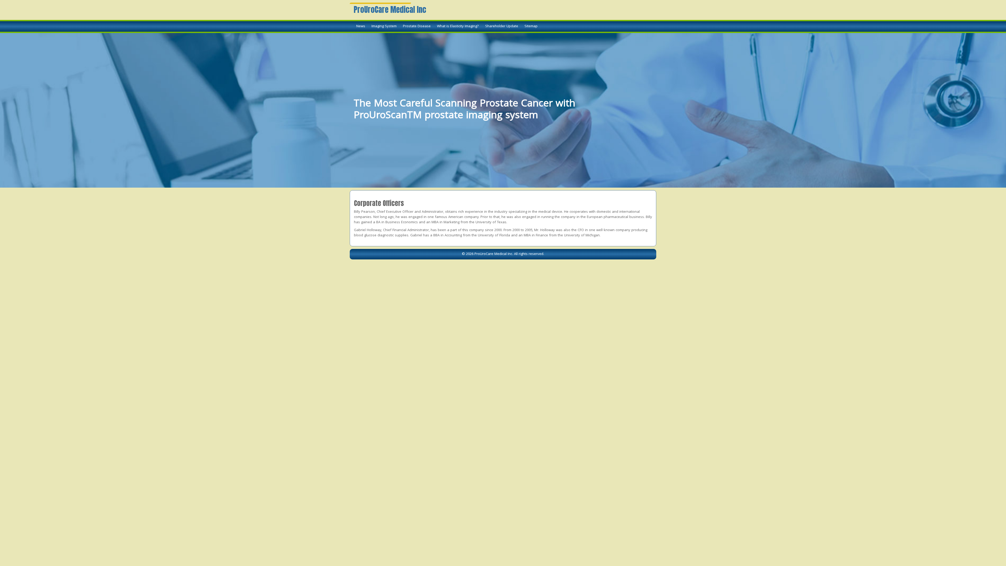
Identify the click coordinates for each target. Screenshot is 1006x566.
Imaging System (384, 26)
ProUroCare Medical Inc (390, 9)
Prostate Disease (417, 26)
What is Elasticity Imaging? (458, 26)
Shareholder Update (501, 26)
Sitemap (531, 26)
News (360, 26)
